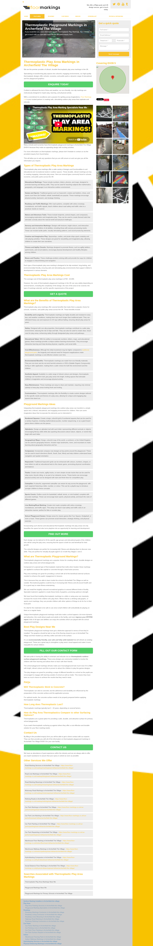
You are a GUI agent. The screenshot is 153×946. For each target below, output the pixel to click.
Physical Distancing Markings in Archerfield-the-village (43, 943)
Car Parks (65, 16)
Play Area (37, 16)
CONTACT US (58, 747)
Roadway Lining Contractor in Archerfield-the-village (43, 914)
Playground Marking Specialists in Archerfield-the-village (45, 908)
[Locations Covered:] (23, 2)
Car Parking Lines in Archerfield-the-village (40, 928)
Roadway (51, 16)
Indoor (77, 16)
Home (26, 16)
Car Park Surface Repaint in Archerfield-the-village (43, 932)
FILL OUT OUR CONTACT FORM (58, 650)
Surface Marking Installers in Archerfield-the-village (41, 901)
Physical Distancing (116, 16)
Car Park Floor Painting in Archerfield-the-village (42, 930)
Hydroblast (92, 16)
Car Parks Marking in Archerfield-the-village (40, 926)
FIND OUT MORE (58, 534)
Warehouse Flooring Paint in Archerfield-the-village (43, 937)
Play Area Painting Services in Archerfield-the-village (43, 905)
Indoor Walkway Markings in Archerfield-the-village (43, 939)
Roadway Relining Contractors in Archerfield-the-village (44, 921)
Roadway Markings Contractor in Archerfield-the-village (44, 912)
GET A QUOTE (58, 294)
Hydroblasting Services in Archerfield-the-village (40, 941)
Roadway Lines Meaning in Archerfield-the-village (42, 917)
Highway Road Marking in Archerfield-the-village (42, 919)
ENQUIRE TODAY (58, 84)
